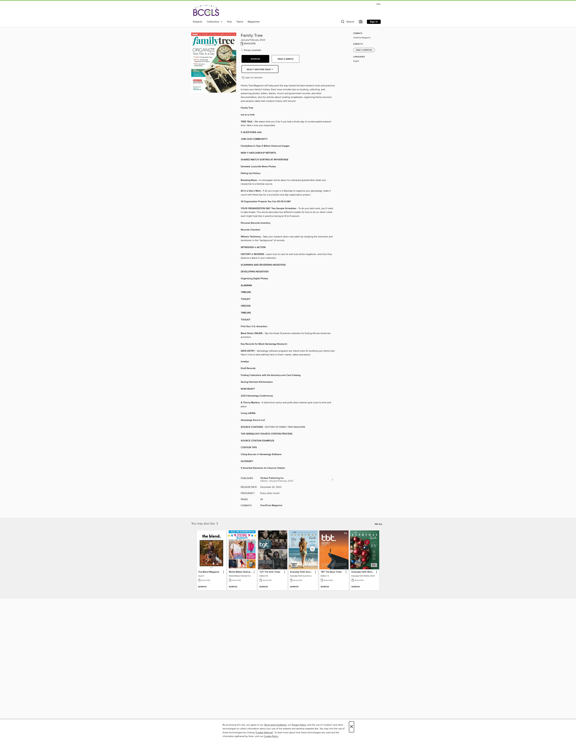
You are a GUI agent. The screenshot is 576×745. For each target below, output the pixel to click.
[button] (347, 22)
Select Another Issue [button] (259, 69)
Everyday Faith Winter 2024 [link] (363, 572)
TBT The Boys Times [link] (331, 572)
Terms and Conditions (275, 724)
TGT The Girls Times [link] (270, 572)
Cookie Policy (271, 736)
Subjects (197, 21)
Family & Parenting (364, 50)
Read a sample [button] (286, 59)
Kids (229, 21)
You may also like (203, 524)
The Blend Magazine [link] (208, 572)
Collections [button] (213, 21)
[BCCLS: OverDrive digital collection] (206, 10)
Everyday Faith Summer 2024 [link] (302, 572)
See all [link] (378, 524)
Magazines (254, 21)
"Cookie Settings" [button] (264, 732)
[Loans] (360, 22)
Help (378, 4)
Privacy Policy (299, 724)
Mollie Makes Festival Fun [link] (240, 572)
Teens (239, 21)
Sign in (374, 21)
